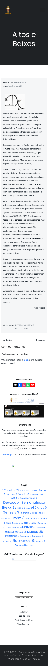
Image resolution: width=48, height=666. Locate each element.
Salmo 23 (29, 545)
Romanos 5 (25, 536)
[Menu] (42, 10)
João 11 (35, 518)
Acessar (24, 612)
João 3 (18, 518)
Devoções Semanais (24, 325)
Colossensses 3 (28, 498)
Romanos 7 (7, 541)
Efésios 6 (19, 508)
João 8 (28, 518)
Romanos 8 (23, 540)
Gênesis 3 (11, 512)
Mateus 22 (21, 532)
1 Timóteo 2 (10, 494)
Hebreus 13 (25, 512)
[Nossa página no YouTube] (32, 385)
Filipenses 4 (27, 508)
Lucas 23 (42, 523)
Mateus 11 (10, 532)
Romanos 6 (37, 536)
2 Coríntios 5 (22, 494)
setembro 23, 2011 (14, 86)
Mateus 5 (29, 527)
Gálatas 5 (39, 507)
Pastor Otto (21, 328)
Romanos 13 (20, 545)
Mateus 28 (35, 532)
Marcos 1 (7, 527)
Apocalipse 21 (34, 495)
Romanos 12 (40, 541)
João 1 (7, 518)
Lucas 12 (35, 523)
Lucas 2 (25, 523)
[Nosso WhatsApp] (28, 385)
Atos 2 (15, 498)
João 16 (17, 523)
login (26, 359)
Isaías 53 (36, 513)
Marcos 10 (17, 527)
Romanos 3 (12, 536)
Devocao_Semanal (20, 502)
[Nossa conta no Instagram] (24, 385)
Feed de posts (24, 616)
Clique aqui (7, 454)
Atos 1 (42, 495)
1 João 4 (34, 490)
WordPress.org (24, 624)
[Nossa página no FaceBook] (20, 385)
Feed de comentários (24, 620)
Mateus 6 (41, 527)
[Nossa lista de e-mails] (15, 385)
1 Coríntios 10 (24, 490)
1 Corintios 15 (10, 490)
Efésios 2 (7, 507)
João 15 (9, 523)
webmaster (19, 82)
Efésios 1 (41, 503)
